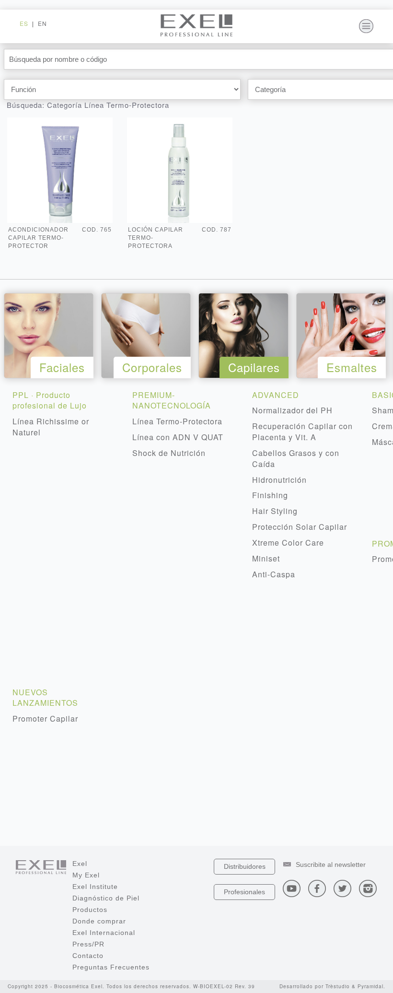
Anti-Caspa (273, 574)
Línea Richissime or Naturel (50, 427)
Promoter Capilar (45, 718)
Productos (89, 909)
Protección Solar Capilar (299, 526)
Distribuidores (245, 866)
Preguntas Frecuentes (111, 967)
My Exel (86, 875)
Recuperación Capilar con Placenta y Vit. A (302, 432)
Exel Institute (95, 886)
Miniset (266, 558)
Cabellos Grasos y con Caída (295, 458)
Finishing (270, 495)
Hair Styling (275, 510)
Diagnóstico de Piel (105, 898)
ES (24, 23)
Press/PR (88, 944)
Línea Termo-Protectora (177, 421)
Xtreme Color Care (288, 542)
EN (42, 23)
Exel (79, 863)
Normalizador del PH (292, 410)
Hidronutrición (279, 479)
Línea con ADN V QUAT (177, 437)
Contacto (88, 955)
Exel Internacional (103, 932)
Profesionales (244, 892)
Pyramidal (370, 986)
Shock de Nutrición (169, 452)
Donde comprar (99, 921)
